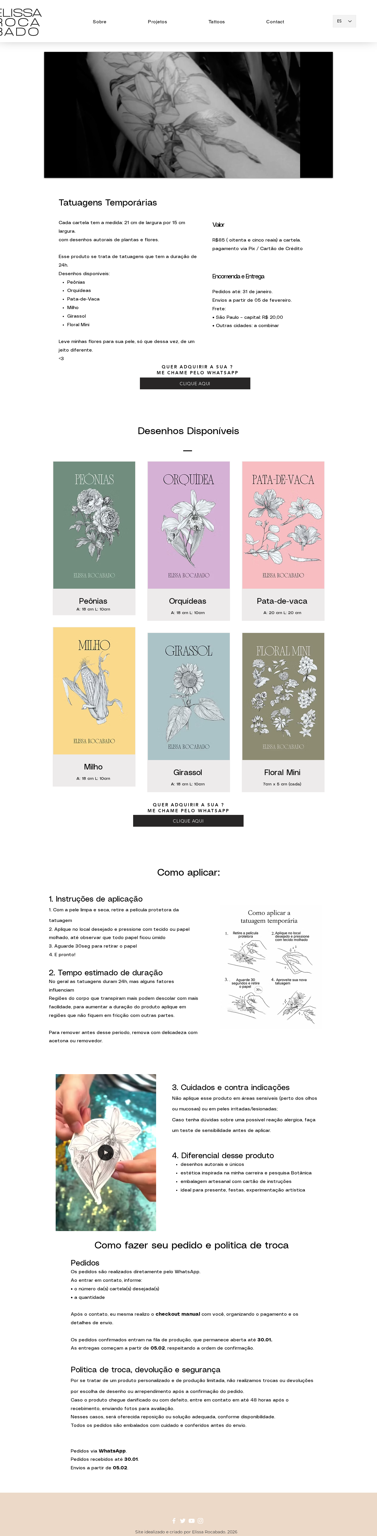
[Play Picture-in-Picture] (315, 170)
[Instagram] (200, 1520)
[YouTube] (191, 1520)
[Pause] (52, 170)
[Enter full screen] (325, 170)
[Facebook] (174, 1520)
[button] (217, 21)
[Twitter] (182, 1520)
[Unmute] (62, 170)
